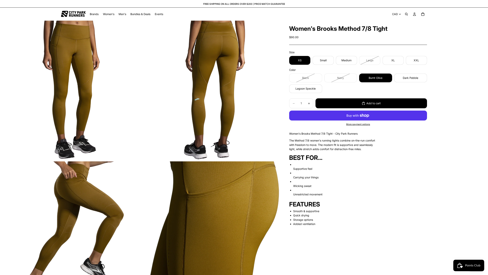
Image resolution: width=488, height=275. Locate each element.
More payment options (358, 124)
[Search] (406, 14)
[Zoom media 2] (210, 91)
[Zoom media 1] (70, 91)
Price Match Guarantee (269, 3)
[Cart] (423, 14)
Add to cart (373, 103)
